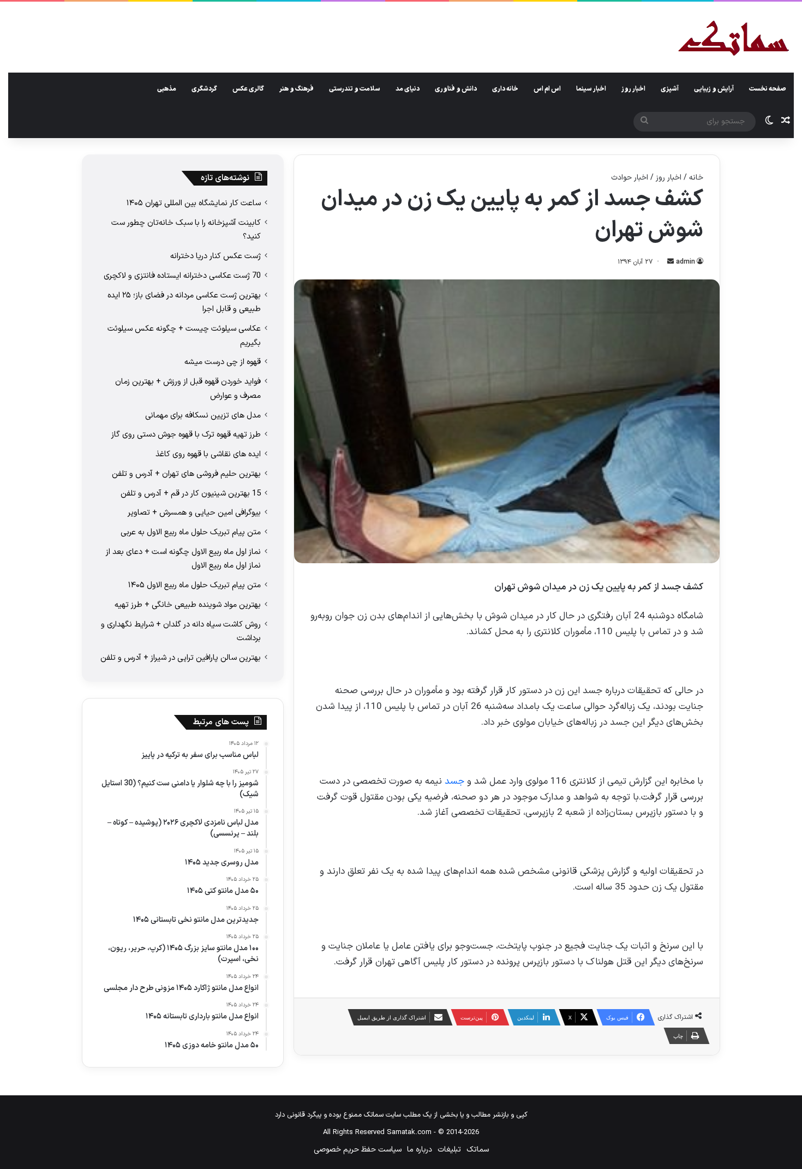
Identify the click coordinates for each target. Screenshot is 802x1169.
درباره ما (419, 1149)
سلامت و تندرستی (354, 89)
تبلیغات (449, 1149)
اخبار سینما (591, 89)
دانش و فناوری (456, 89)
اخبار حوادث (629, 177)
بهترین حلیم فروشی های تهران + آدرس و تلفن (186, 474)
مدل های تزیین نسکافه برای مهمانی (203, 415)
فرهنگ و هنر (296, 89)
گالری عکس (248, 89)
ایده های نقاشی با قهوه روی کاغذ (208, 454)
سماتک (477, 1149)
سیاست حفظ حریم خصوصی (358, 1149)
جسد (454, 781)
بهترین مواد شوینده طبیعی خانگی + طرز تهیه (188, 605)
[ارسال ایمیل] (670, 262)
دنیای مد (408, 89)
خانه (696, 177)
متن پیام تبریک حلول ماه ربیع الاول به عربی (191, 532)
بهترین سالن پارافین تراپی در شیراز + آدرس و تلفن (180, 658)
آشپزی (670, 89)
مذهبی (166, 89)
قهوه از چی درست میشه (222, 362)
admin (685, 262)
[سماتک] (733, 39)
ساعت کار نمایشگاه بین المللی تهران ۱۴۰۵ (194, 203)
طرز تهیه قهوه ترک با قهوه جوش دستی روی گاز (186, 434)
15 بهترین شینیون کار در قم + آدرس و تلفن (191, 493)
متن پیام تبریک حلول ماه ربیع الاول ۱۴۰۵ (194, 585)
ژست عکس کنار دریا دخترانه (215, 256)
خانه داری (505, 89)
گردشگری (204, 89)
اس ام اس (547, 89)
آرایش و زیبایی (714, 89)
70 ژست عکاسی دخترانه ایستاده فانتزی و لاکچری (182, 276)
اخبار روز (633, 89)
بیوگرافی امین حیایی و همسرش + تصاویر (194, 512)
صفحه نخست (767, 89)
